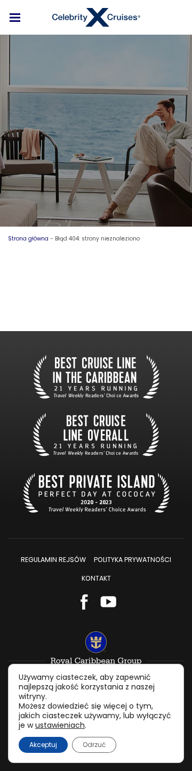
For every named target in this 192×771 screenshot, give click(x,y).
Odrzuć (94, 744)
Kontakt (96, 578)
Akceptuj (43, 744)
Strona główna (28, 239)
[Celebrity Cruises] (96, 17)
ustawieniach (60, 725)
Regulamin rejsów (53, 559)
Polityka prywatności (132, 559)
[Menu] (15, 18)
